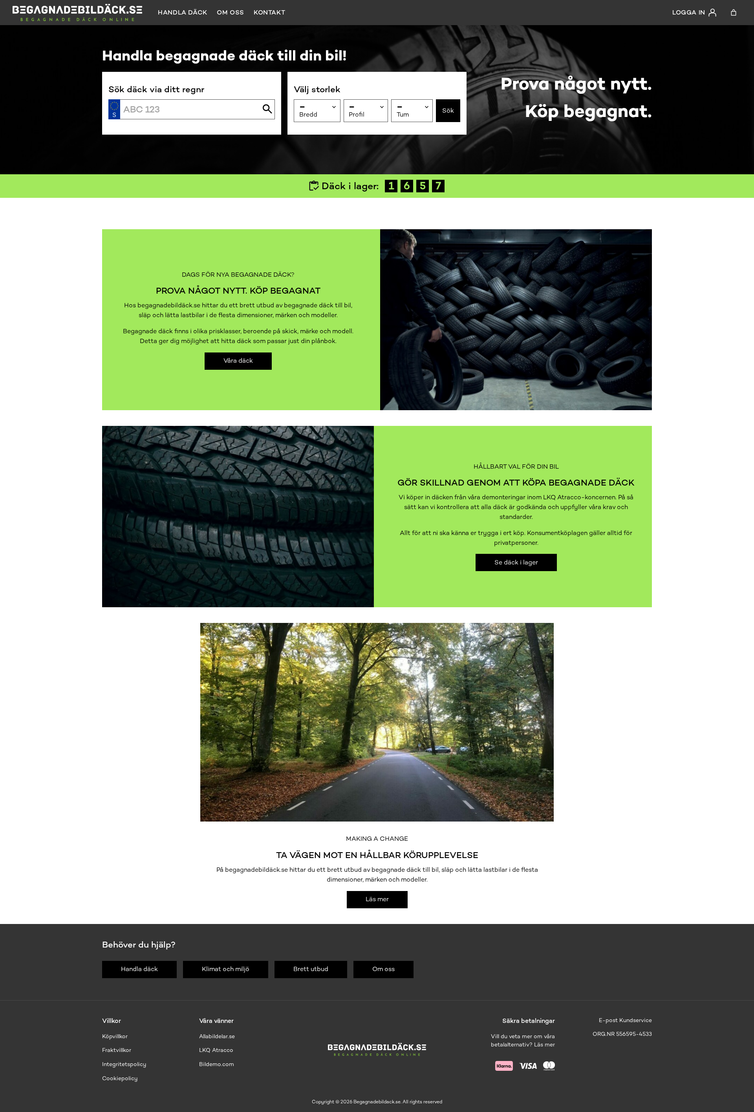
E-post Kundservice (625, 1020)
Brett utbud (310, 969)
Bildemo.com (216, 1064)
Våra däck (238, 360)
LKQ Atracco (216, 1050)
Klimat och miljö (225, 969)
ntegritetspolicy (125, 1064)
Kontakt (269, 12)
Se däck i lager (516, 562)
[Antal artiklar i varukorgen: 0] (733, 12)
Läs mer (377, 899)
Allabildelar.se (217, 1036)
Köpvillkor (115, 1036)
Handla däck (182, 12)
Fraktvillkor (116, 1050)
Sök (448, 110)
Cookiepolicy (119, 1078)
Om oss (230, 12)
